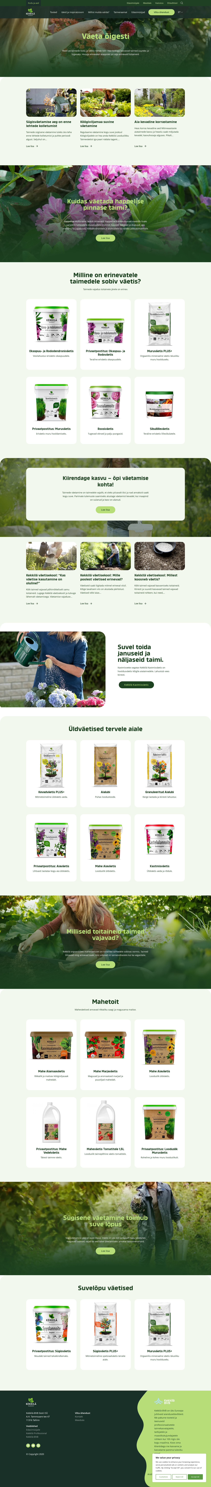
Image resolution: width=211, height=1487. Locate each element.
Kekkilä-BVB (32, 1436)
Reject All (179, 1477)
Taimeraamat (120, 12)
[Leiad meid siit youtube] (33, 1446)
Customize (163, 1477)
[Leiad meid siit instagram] (38, 1446)
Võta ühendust (161, 12)
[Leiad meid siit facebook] (28, 1446)
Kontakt (79, 1416)
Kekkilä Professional (36, 1433)
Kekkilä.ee (36, 12)
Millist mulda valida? (98, 12)
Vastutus (159, 3)
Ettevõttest (172, 3)
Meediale (147, 3)
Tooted (53, 12)
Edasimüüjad (138, 12)
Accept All (195, 1477)
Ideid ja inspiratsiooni (72, 12)
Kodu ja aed (33, 3)
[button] (182, 3)
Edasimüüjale (133, 3)
